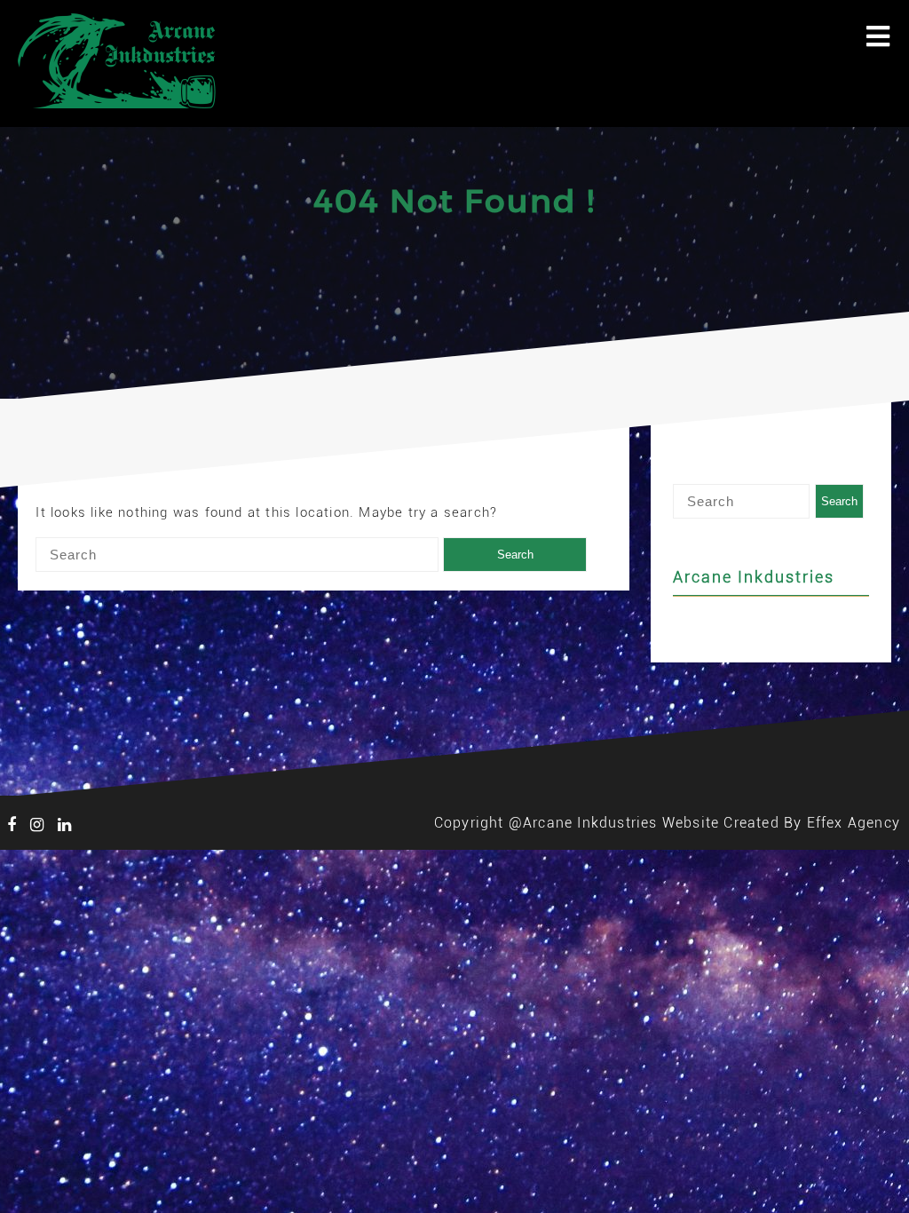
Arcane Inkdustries (753, 576)
